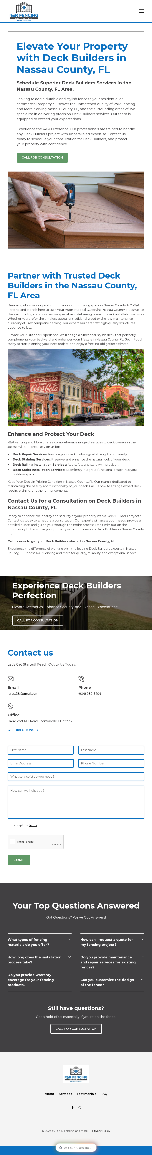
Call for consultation (42, 157)
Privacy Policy (101, 1131)
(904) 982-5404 (89, 693)
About (49, 1094)
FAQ (104, 1094)
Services (65, 1094)
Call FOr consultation (37, 620)
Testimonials (86, 1094)
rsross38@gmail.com (23, 693)
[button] (140, 11)
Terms (33, 825)
